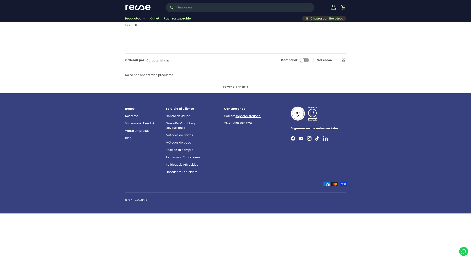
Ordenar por (134, 60)
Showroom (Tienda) (139, 123)
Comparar (289, 60)
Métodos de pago (178, 142)
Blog (128, 138)
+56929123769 (242, 123)
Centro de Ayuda (178, 116)
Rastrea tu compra (179, 150)
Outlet (154, 18)
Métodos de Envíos (179, 135)
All (136, 25)
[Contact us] (463, 251)
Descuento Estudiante (182, 172)
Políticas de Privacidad (182, 164)
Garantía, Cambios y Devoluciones (181, 125)
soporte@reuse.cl (248, 116)
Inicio (128, 25)
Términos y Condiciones (183, 157)
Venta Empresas (137, 131)
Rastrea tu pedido (177, 18)
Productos (133, 18)
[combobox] (240, 7)
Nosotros (131, 116)
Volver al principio (235, 87)
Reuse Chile (140, 200)
